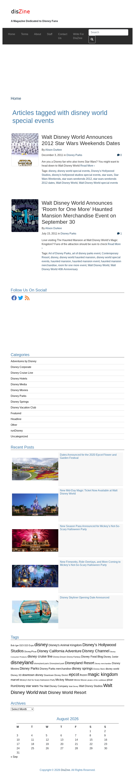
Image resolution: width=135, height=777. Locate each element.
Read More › (87, 165)
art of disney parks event (86, 253)
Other (14, 424)
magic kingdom (103, 674)
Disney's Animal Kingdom (65, 645)
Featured (16, 413)
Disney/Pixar (30, 651)
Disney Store (99, 669)
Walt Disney (73, 686)
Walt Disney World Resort (62, 692)
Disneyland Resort (79, 663)
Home (16, 98)
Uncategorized (19, 436)
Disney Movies (19, 390)
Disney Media (19, 384)
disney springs (82, 668)
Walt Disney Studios (91, 685)
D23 (21, 645)
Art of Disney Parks (59, 253)
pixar (110, 679)
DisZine (65, 770)
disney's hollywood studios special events (76, 174)
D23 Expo (29, 645)
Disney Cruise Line (22, 372)
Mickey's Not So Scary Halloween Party (37, 680)
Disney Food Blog (92, 656)
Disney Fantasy (74, 657)
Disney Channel (95, 651)
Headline (16, 419)
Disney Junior (111, 656)
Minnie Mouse (80, 680)
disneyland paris (41, 663)
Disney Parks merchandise (55, 668)
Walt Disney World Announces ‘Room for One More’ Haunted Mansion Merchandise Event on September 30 (79, 212)
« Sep (14, 756)
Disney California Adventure (59, 651)
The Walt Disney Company (53, 686)
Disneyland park (57, 663)
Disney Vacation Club (23, 407)
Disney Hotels (19, 378)
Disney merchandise (103, 663)
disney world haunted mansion (77, 257)
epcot (74, 674)
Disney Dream (59, 657)
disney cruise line (40, 656)
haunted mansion (61, 261)
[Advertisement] (67, 67)
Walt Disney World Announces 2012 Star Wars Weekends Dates (81, 140)
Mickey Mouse (64, 679)
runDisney (17, 430)
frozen (83, 674)
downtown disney (32, 675)
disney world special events (73, 171)
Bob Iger (15, 645)
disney (41, 644)
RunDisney (18, 686)
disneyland (22, 662)
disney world (112, 668)
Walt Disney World (67, 182)
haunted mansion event (86, 261)
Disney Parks (18, 396)
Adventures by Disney (23, 361)
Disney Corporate (21, 367)
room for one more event (72, 265)
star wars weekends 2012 (77, 178)
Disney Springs (20, 401)
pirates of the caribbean (96, 680)
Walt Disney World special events (98, 182)
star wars (32, 686)
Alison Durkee (53, 149)
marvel (15, 679)
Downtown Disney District (56, 675)
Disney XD (16, 675)
